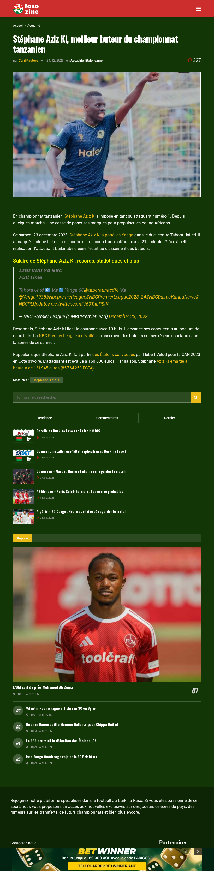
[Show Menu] (198, 8)
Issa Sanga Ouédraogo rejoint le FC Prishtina (61, 756)
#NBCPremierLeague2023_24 (116, 297)
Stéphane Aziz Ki (80, 216)
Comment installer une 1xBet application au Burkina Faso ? (82, 451)
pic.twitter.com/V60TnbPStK (80, 304)
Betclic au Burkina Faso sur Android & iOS (68, 430)
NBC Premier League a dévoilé (66, 335)
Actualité (33, 25)
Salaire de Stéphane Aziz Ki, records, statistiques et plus (76, 261)
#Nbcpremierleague (66, 297)
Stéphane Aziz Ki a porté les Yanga (101, 234)
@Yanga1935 (32, 297)
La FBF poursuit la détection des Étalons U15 (61, 740)
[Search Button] (196, 397)
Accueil (18, 25)
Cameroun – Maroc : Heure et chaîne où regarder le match (81, 471)
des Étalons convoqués (113, 354)
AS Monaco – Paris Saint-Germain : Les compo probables (80, 491)
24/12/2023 (55, 60)
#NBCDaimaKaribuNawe (171, 297)
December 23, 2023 (128, 316)
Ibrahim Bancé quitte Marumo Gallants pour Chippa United (72, 724)
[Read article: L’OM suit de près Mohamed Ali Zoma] (107, 614)
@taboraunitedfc (101, 290)
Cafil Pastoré (28, 60)
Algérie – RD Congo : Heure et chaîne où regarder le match (81, 511)
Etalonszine (94, 60)
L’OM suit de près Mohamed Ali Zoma (43, 687)
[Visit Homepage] (26, 9)
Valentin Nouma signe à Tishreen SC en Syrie (61, 708)
